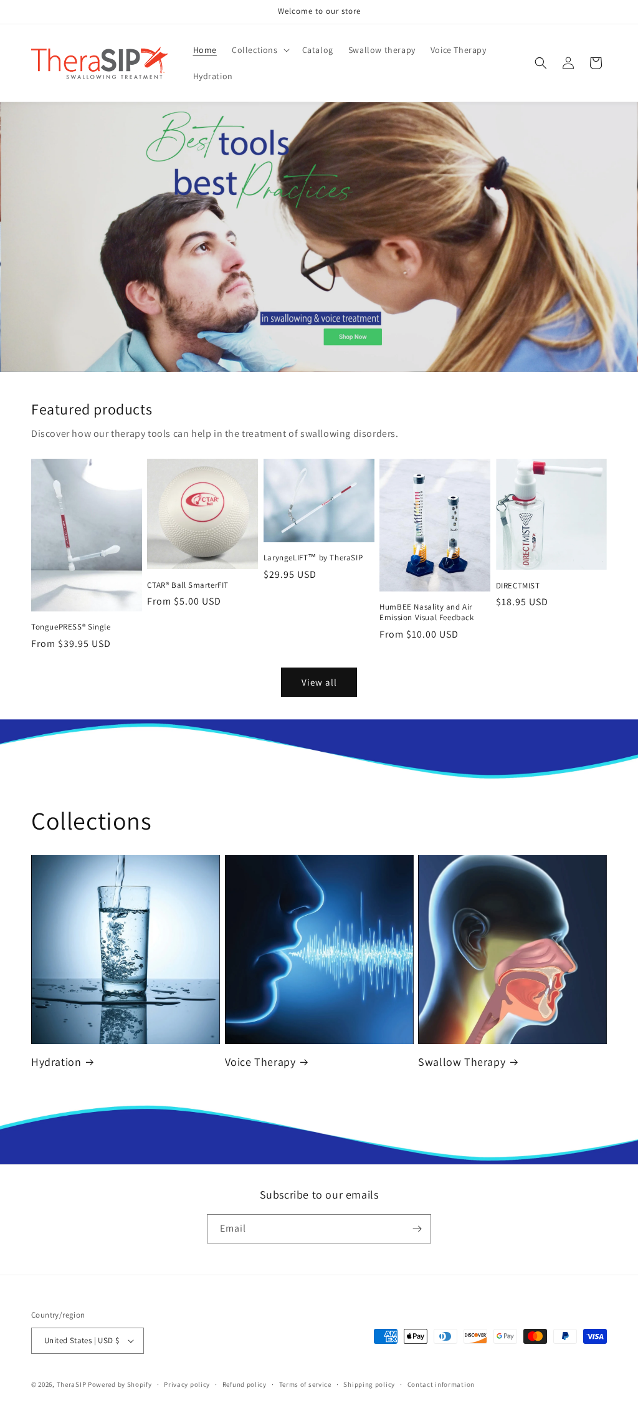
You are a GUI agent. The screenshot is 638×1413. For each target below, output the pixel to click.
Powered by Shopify (120, 1384)
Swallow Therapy (461, 1062)
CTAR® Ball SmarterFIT (188, 585)
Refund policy (244, 1384)
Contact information (441, 1384)
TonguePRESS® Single (70, 627)
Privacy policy (187, 1384)
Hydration (56, 1062)
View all (319, 682)
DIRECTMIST (518, 586)
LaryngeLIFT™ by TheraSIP (313, 558)
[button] (259, 50)
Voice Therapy (260, 1062)
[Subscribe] (417, 1228)
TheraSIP (72, 1384)
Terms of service (305, 1384)
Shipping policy (369, 1384)
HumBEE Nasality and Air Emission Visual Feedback (426, 612)
